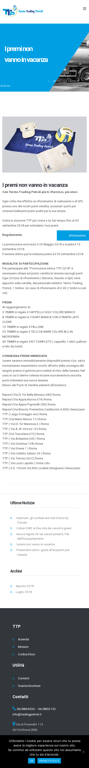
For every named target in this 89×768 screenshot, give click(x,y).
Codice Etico (26, 654)
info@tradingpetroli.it (27, 714)
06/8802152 (47, 709)
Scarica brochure (29, 686)
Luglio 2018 (24, 592)
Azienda (23, 639)
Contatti (23, 678)
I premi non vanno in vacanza (35, 185)
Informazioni (77, 235)
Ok (31, 760)
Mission (23, 647)
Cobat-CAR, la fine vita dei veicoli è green (43, 528)
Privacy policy (49, 760)
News (40, 81)
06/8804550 (26, 709)
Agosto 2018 (25, 586)
